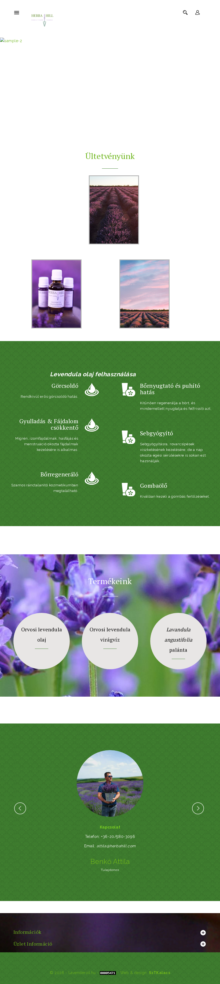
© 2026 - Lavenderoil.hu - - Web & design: (99, 973)
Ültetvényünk (110, 156)
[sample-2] (110, 41)
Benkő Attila (110, 862)
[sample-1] (110, 99)
